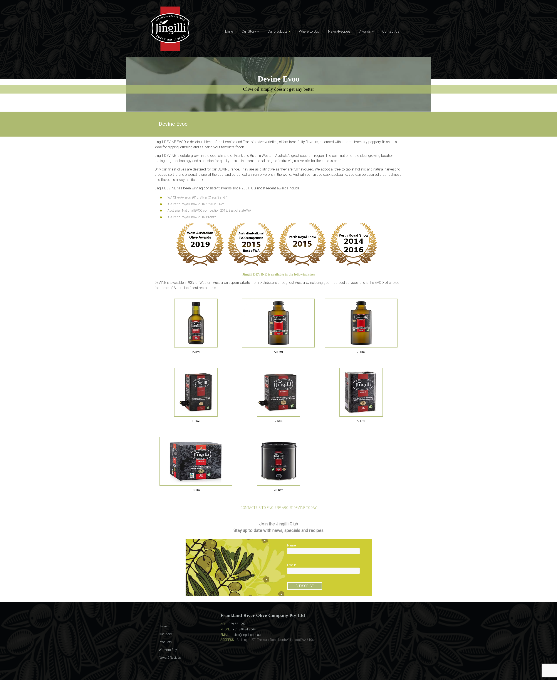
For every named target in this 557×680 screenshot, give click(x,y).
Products (165, 642)
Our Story (249, 31)
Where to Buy (309, 31)
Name (291, 545)
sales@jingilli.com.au (246, 635)
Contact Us (390, 31)
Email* (291, 565)
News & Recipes (170, 657)
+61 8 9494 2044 (244, 629)
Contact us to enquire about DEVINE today (278, 508)
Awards (365, 31)
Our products (277, 31)
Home (228, 31)
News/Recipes (339, 31)
